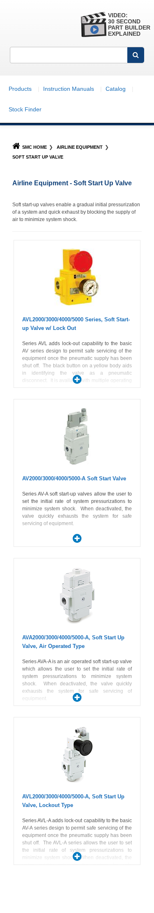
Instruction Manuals (68, 88)
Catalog (116, 88)
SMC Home (34, 147)
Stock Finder (25, 109)
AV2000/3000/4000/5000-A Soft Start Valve (74, 478)
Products (20, 88)
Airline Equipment (80, 147)
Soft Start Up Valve (37, 156)
